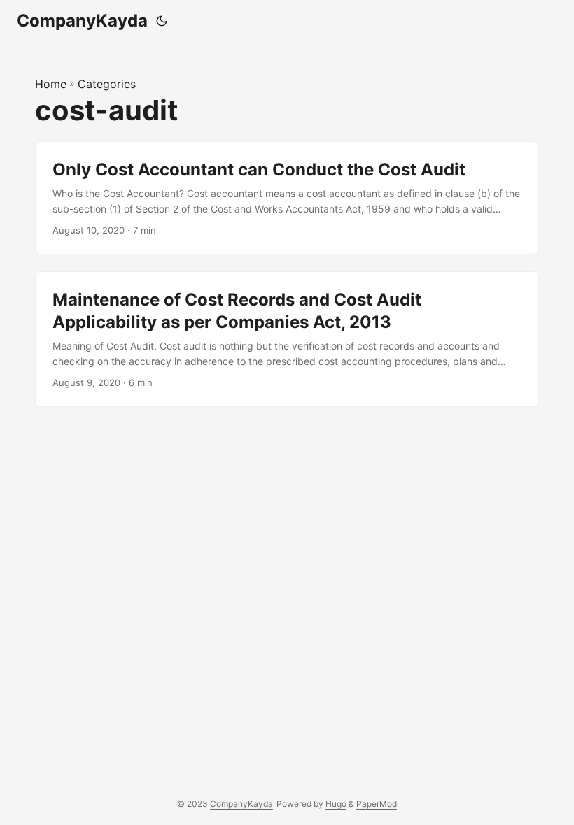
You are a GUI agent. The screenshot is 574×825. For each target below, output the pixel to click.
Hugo (336, 803)
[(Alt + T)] (161, 21)
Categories (107, 84)
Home (50, 84)
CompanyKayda (82, 20)
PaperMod (376, 803)
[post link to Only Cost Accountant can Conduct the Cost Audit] (287, 198)
